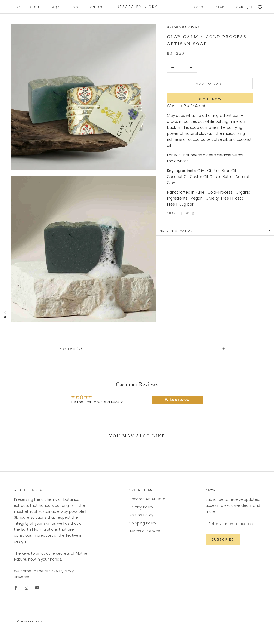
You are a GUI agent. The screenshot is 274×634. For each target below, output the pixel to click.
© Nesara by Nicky (34, 621)
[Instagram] (26, 587)
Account (202, 7)
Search (222, 7)
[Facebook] (181, 213)
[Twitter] (187, 213)
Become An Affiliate (147, 499)
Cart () (244, 7)
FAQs (55, 7)
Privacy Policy (141, 507)
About (35, 7)
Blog (73, 7)
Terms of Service (144, 531)
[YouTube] (37, 587)
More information (176, 231)
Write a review (177, 399)
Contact (95, 7)
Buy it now (210, 99)
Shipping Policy (142, 523)
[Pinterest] (193, 213)
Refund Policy (141, 515)
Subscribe (223, 539)
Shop (15, 7)
